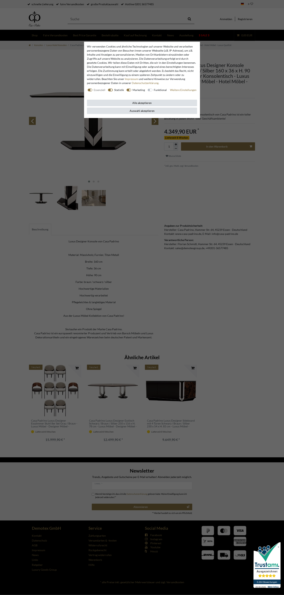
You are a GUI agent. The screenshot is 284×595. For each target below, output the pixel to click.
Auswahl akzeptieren (142, 110)
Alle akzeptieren (142, 102)
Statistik (119, 90)
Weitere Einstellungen (183, 90)
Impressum (131, 79)
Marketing (139, 90)
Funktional (160, 90)
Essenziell (99, 90)
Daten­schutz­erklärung (145, 83)
